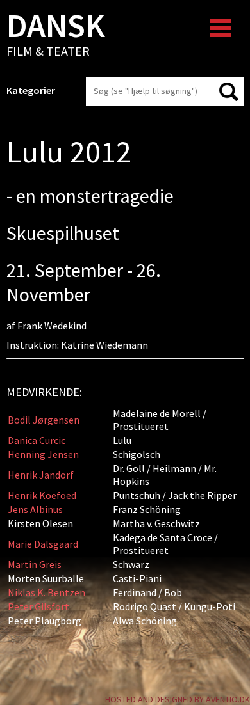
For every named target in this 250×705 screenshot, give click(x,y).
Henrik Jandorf (41, 474)
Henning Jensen (43, 454)
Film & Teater (55, 36)
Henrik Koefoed (42, 495)
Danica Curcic (36, 440)
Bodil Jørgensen (43, 419)
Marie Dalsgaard (43, 543)
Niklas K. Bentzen (46, 592)
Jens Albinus (35, 509)
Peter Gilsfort (38, 606)
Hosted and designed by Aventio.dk (177, 699)
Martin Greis (35, 564)
